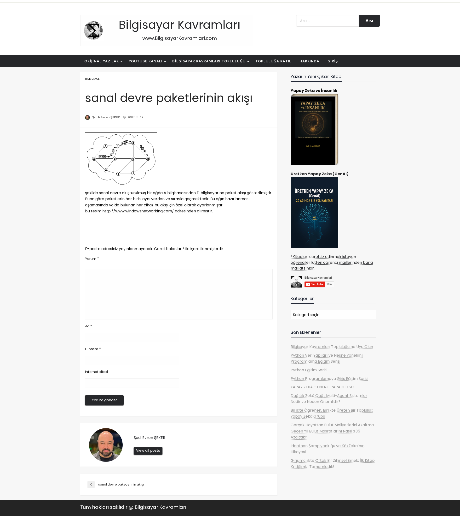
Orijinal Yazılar (101, 61)
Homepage (92, 79)
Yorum (92, 258)
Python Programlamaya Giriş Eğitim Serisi (329, 378)
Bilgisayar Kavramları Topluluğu (209, 61)
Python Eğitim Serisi (309, 370)
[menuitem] (102, 61)
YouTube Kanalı (145, 61)
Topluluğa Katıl (273, 61)
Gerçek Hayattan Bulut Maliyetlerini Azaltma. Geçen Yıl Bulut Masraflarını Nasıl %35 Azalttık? (332, 431)
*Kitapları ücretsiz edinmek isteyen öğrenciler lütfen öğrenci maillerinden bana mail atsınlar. (332, 262)
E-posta (93, 349)
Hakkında (309, 61)
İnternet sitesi (96, 371)
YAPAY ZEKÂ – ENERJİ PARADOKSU (322, 387)
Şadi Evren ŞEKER (106, 117)
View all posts (148, 450)
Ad (88, 326)
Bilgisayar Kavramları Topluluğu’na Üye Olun (332, 346)
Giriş (333, 61)
